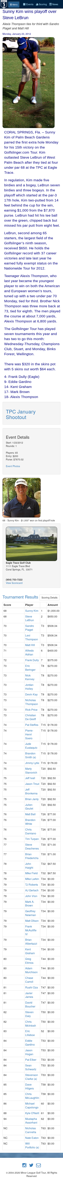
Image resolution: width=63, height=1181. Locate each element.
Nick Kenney (29, 677)
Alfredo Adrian (29, 652)
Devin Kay (31, 694)
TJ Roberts (31, 884)
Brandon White (30, 822)
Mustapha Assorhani (31, 1121)
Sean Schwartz (30, 1067)
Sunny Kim (31, 611)
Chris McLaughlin (32, 1096)
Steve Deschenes (32, 846)
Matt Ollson (32, 921)
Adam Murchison (31, 970)
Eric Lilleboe (30, 1033)
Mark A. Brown (29, 903)
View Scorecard (14, 583)
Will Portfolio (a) (32, 1145)
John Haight (29, 865)
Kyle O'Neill (32, 1113)
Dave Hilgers (29, 1086)
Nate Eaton (32, 1138)
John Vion (31, 896)
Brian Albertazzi (31, 941)
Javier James (29, 995)
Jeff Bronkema (31, 791)
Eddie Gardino (30, 1042)
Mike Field (31, 873)
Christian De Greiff (30, 717)
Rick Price (31, 710)
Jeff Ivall (30, 778)
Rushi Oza (31, 987)
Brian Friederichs (31, 856)
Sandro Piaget (29, 628)
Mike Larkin (32, 879)
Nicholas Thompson (31, 702)
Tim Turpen (32, 839)
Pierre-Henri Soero (29, 734)
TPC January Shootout (21, 414)
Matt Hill (30, 645)
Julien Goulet (29, 807)
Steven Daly (29, 1014)
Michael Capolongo (31, 1105)
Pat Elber (30, 1060)
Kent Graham (30, 951)
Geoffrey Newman (30, 913)
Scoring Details (49, 597)
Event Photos (13, 466)
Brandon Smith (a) (30, 755)
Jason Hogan (29, 1052)
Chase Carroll (29, 980)
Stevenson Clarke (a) (31, 1077)
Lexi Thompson (31, 637)
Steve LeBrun (29, 618)
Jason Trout (32, 784)
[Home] (4, 4)
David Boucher (30, 1004)
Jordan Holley (29, 687)
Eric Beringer (30, 668)
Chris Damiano (30, 831)
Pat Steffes (31, 725)
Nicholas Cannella (30, 1130)
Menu (15, 4)
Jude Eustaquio (31, 746)
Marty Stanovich (31, 770)
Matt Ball (30, 814)
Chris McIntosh (30, 1023)
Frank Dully (32, 660)
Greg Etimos (29, 961)
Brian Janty (32, 799)
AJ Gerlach (31, 890)
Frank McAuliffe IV (30, 930)
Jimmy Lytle (32, 763)
